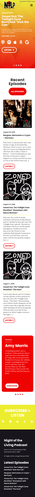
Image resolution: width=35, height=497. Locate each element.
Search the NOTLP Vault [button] (27, 1)
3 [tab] (18, 65)
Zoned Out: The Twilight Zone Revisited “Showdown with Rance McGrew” (16, 480)
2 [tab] (16, 65)
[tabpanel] (17, 32)
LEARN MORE (12, 386)
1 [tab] (14, 65)
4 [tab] (21, 65)
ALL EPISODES (17, 91)
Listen (8, 49)
